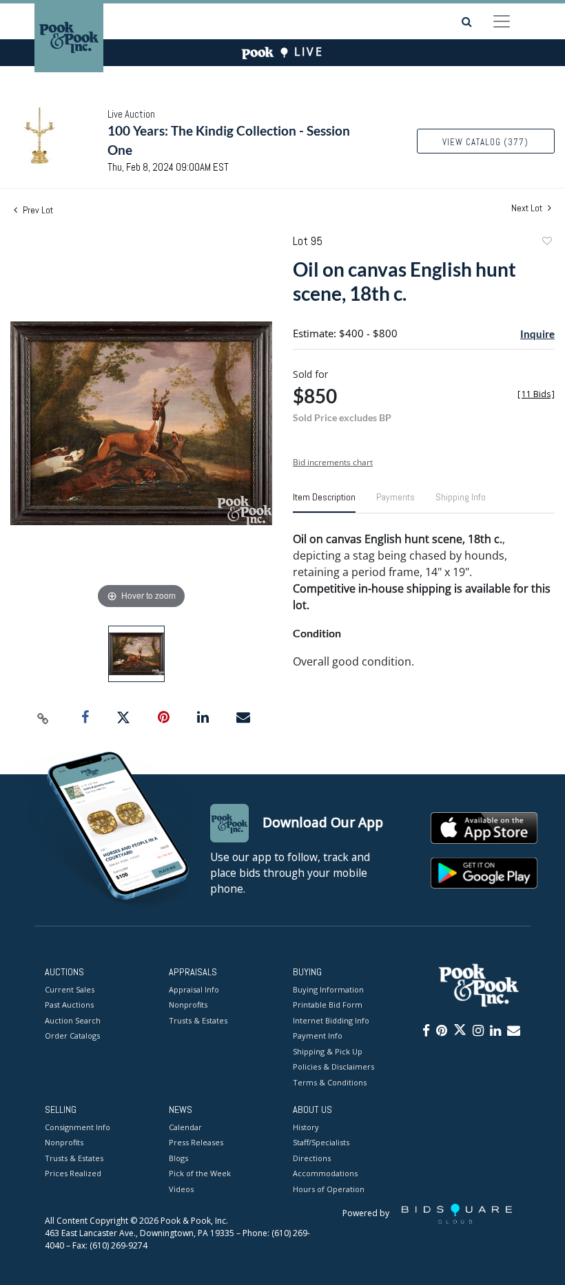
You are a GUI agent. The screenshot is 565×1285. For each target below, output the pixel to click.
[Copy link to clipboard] (43, 718)
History (306, 1127)
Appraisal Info (194, 989)
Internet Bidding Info (331, 1020)
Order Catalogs (72, 1035)
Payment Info (317, 1035)
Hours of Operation (328, 1189)
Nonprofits (188, 1004)
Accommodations (325, 1173)
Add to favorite (546, 243)
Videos (181, 1189)
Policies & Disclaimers (333, 1066)
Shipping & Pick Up (327, 1051)
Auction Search (73, 1020)
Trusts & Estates (198, 1020)
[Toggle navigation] (501, 21)
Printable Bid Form (327, 1004)
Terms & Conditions (330, 1082)
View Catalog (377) (485, 142)
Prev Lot (37, 210)
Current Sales (69, 989)
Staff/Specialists (321, 1142)
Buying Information (328, 989)
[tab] (324, 502)
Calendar (185, 1127)
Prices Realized (73, 1173)
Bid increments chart (333, 462)
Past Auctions (69, 1004)
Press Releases (196, 1142)
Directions (312, 1158)
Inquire (537, 334)
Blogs (178, 1158)
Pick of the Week (200, 1173)
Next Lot (527, 208)
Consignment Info (77, 1127)
